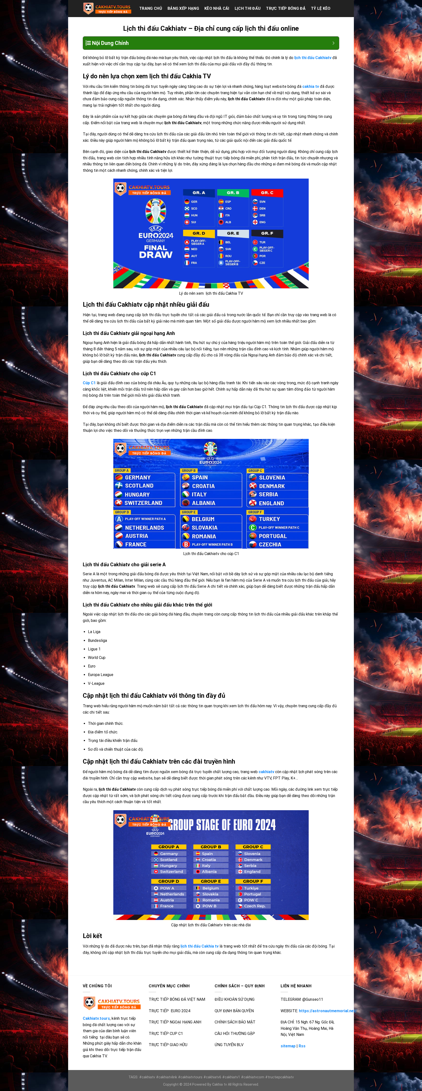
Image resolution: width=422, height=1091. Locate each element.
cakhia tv (310, 86)
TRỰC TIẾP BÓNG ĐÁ (285, 8)
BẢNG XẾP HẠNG (183, 8)
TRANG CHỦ (150, 8)
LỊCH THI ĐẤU (248, 8)
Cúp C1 (89, 383)
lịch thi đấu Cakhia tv (199, 946)
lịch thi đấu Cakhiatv (312, 57)
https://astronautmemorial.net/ (328, 1011)
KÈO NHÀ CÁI (216, 8)
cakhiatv (266, 771)
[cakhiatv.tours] (107, 8)
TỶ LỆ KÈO (321, 8)
